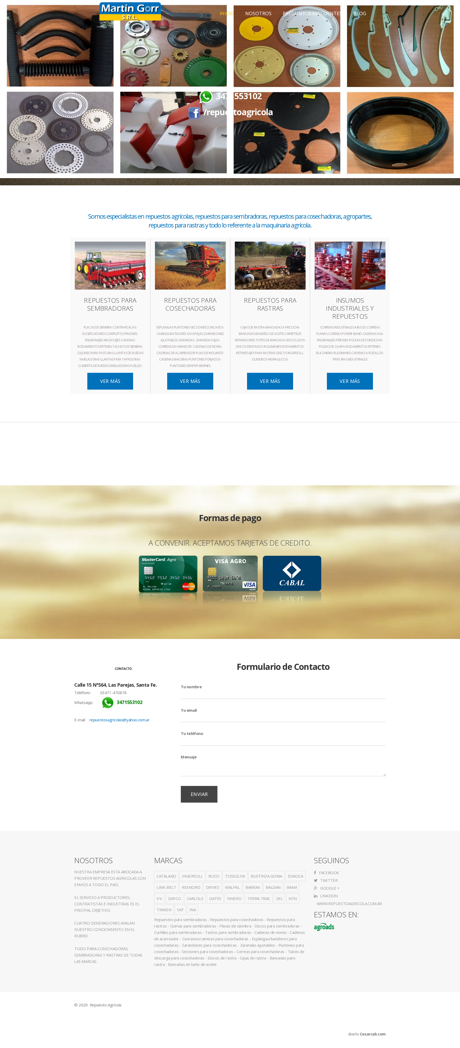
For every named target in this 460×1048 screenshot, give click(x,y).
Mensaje (188, 756)
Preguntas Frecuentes (312, 13)
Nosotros (258, 13)
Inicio (227, 13)
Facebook (328, 872)
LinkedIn (328, 895)
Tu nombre (191, 686)
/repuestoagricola (238, 112)
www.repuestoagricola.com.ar (349, 903)
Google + (329, 888)
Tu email (189, 710)
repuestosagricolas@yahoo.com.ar (119, 719)
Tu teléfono (192, 733)
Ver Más (110, 381)
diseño (367, 1034)
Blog (359, 13)
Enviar (199, 794)
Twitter (328, 880)
